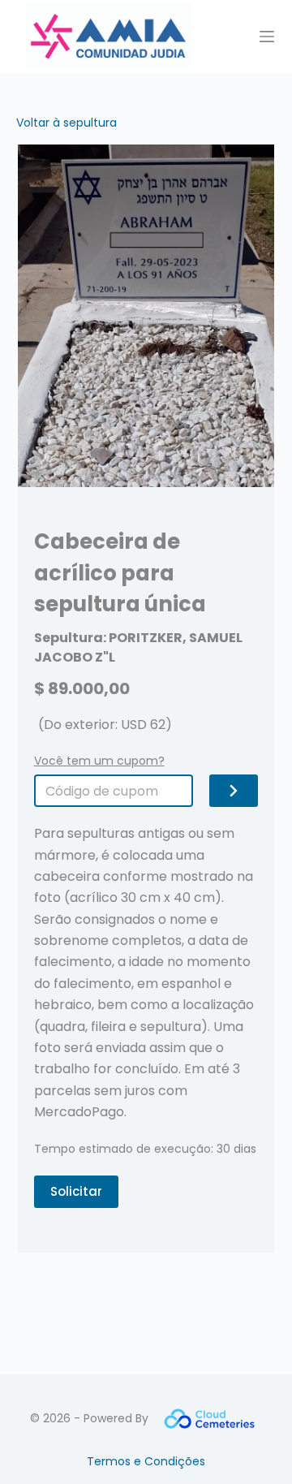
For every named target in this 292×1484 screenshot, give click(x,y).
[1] (233, 790)
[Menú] (267, 36)
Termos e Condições (146, 1461)
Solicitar (76, 1191)
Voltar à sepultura (66, 122)
